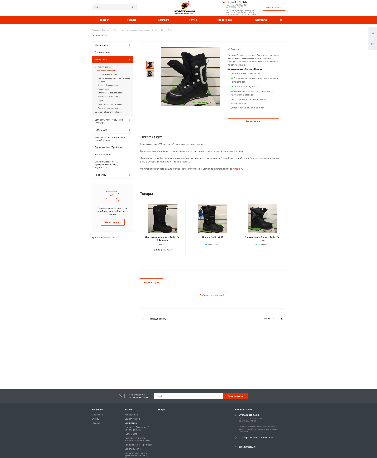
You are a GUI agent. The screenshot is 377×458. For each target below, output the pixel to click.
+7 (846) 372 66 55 (237, 2)
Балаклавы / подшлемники (110, 93)
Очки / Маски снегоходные (110, 104)
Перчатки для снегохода (109, 108)
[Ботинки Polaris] (190, 76)
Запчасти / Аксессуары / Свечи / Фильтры (110, 121)
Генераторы (100, 175)
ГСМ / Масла (101, 130)
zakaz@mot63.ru (247, 446)
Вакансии (96, 423)
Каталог (132, 19)
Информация (224, 19)
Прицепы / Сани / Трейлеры (108, 147)
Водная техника (102, 52)
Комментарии (151, 282)
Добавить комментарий (212, 295)
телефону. (238, 168)
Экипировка (101, 59)
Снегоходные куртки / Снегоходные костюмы (114, 79)
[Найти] (133, 7)
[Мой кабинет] (281, 20)
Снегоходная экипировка (106, 71)
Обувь (100, 100)
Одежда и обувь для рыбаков (108, 112)
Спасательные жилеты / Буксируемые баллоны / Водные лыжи (106, 165)
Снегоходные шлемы (107, 74)
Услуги (193, 19)
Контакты (261, 19)
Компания (164, 19)
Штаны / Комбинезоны (108, 85)
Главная (104, 19)
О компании (97, 415)
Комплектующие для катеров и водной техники (110, 138)
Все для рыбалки (103, 154)
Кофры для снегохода (108, 97)
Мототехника (101, 45)
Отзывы (96, 419)
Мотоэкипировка (103, 67)
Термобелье (103, 89)
